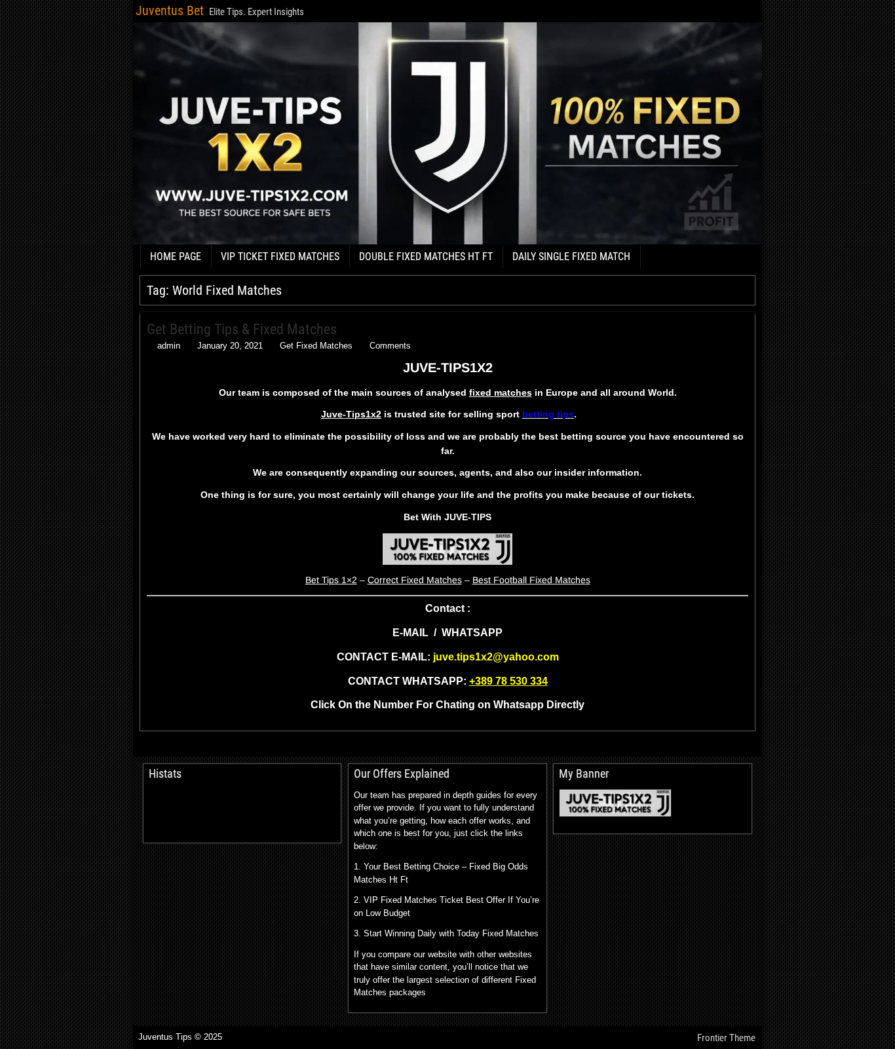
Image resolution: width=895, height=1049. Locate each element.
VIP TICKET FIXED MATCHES (280, 256)
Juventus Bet (170, 10)
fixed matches (500, 392)
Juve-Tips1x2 (351, 414)
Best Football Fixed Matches (531, 580)
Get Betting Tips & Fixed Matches (242, 329)
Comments (390, 346)
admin (168, 346)
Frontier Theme (726, 1038)
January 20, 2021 (230, 346)
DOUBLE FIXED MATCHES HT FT (426, 256)
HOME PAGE (175, 256)
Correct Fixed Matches (415, 580)
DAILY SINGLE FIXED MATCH (571, 256)
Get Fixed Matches (316, 346)
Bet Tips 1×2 (331, 580)
